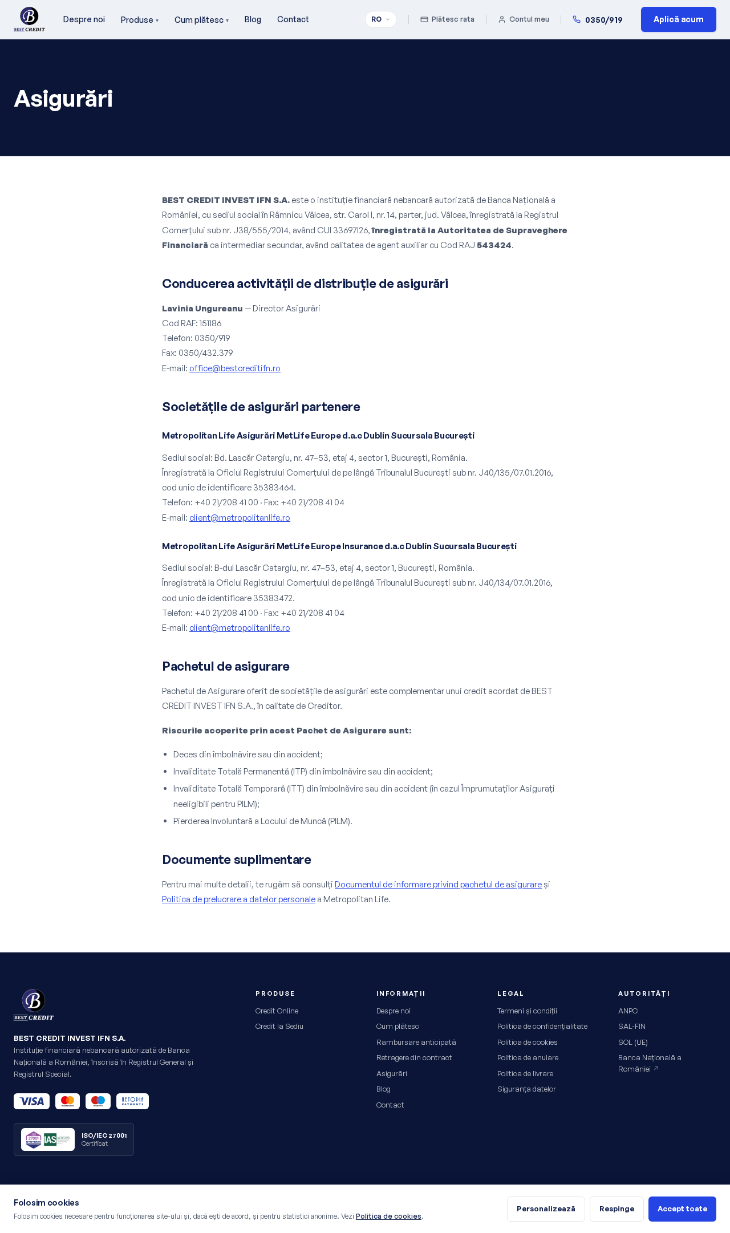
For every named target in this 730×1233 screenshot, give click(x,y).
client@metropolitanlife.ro (239, 517)
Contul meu (529, 18)
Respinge (616, 1208)
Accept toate (682, 1208)
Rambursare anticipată (416, 1042)
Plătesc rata (453, 18)
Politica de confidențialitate (542, 1026)
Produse (140, 20)
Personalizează (546, 1208)
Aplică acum (679, 19)
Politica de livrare (525, 1073)
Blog (253, 19)
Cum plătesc (202, 20)
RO (376, 19)
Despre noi (84, 19)
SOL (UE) (633, 1042)
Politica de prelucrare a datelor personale (238, 899)
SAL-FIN (632, 1026)
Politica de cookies (527, 1042)
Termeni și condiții (527, 1010)
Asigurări (391, 1073)
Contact (293, 19)
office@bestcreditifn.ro (235, 368)
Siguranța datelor (526, 1088)
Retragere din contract (414, 1057)
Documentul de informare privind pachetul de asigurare (438, 884)
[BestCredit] (29, 19)
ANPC (628, 1010)
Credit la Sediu (279, 1026)
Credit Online (277, 1010)
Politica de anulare (527, 1057)
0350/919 (604, 20)
